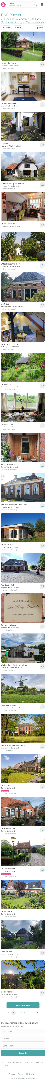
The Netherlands (35, 22)
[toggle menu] (42, 4)
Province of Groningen (13, 22)
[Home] (2, 1062)
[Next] (41, 46)
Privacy (12, 1074)
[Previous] (4, 46)
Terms (20, 1074)
